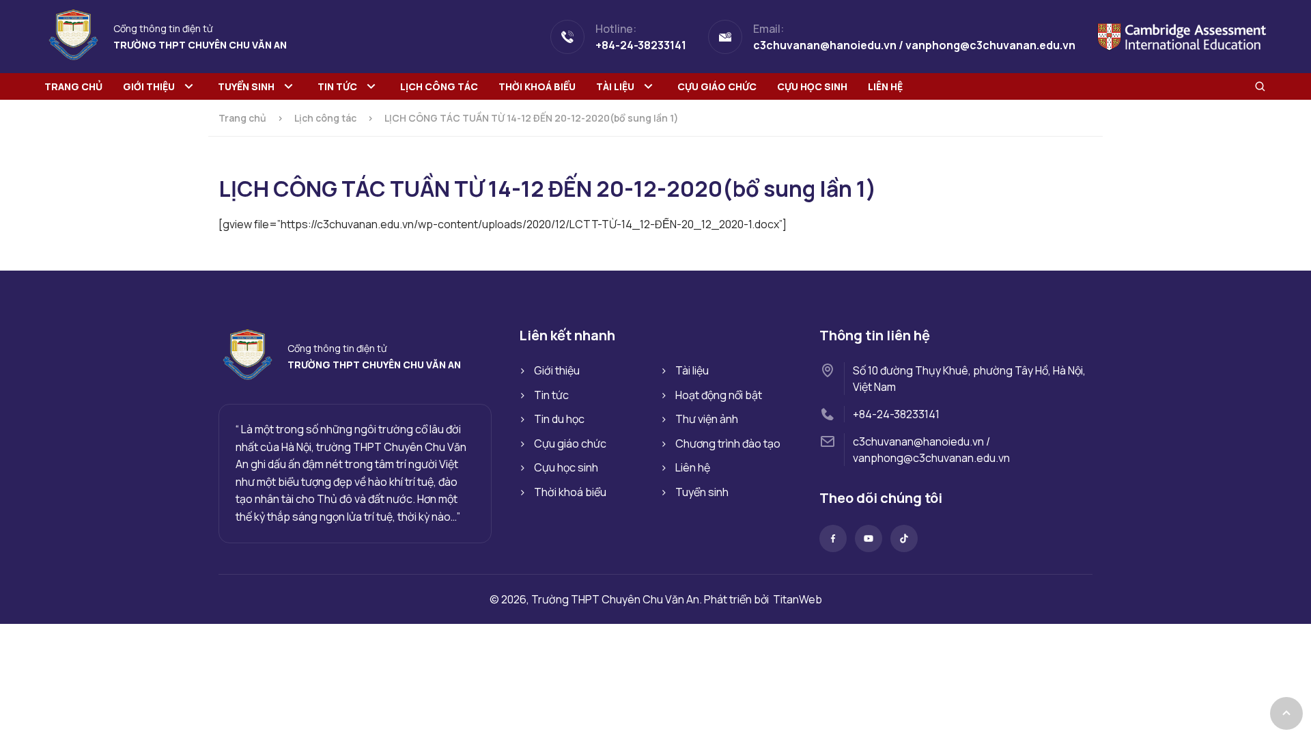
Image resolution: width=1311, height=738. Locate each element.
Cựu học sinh (812, 86)
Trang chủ (73, 86)
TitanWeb (797, 599)
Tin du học (559, 418)
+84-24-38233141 (896, 414)
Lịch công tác (439, 86)
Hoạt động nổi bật (718, 394)
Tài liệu (615, 86)
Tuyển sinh (246, 86)
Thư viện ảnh (706, 418)
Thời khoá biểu (537, 86)
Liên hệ (885, 86)
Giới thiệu (149, 86)
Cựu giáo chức (717, 86)
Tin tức (337, 86)
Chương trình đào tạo (727, 443)
